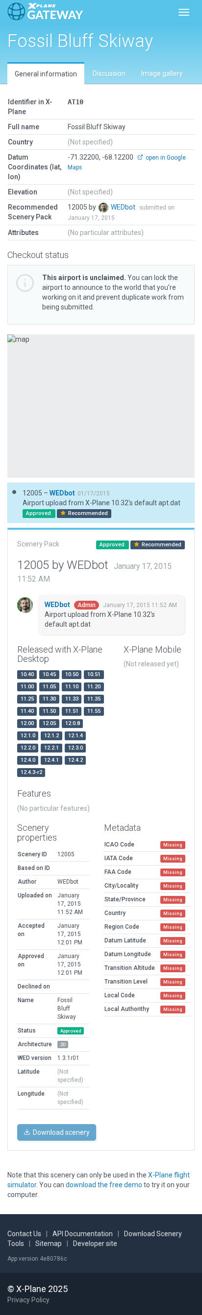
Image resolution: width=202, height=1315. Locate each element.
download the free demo (104, 1185)
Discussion (109, 73)
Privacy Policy (28, 1300)
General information (46, 74)
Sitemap (48, 1243)
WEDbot (124, 207)
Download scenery (60, 1132)
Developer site (95, 1243)
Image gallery (162, 73)
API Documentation (82, 1234)
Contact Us (24, 1234)
